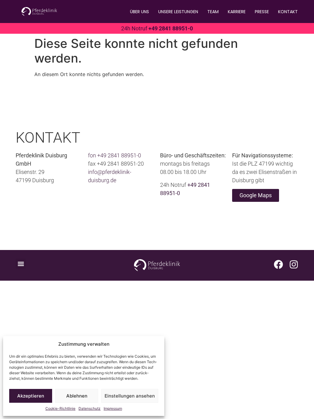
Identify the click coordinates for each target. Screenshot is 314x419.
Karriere (237, 12)
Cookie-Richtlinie (60, 408)
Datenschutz (89, 408)
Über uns (139, 12)
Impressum (113, 408)
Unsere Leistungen (178, 12)
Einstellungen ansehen (130, 396)
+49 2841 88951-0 (119, 155)
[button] (21, 264)
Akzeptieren (30, 396)
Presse (262, 12)
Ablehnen (76, 396)
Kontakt (288, 12)
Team (213, 12)
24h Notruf (157, 28)
